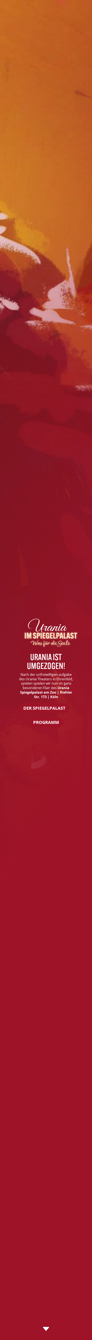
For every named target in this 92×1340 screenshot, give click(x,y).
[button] (7, 1332)
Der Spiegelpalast (44, 708)
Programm (46, 722)
